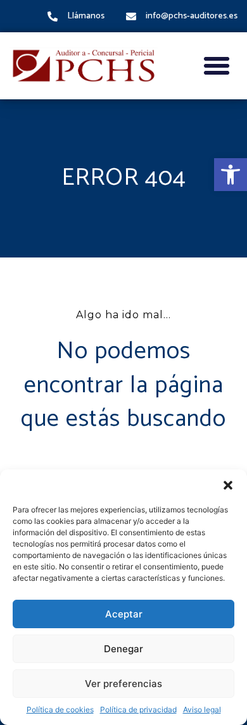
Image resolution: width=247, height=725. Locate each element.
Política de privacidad (138, 709)
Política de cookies (60, 709)
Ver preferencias (123, 684)
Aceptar (123, 614)
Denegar (123, 649)
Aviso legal (202, 709)
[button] (230, 174)
